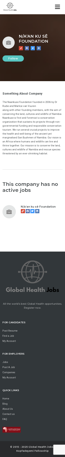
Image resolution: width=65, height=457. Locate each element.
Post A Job (8, 367)
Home (5, 398)
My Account (9, 341)
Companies (8, 372)
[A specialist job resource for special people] (16, 7)
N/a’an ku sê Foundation (38, 206)
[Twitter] (32, 211)
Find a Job (8, 336)
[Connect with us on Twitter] (33, 48)
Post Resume (10, 330)
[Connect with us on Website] (21, 48)
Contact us (8, 414)
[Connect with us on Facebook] (27, 48)
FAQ (4, 419)
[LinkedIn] (37, 211)
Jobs (5, 362)
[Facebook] (28, 211)
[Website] (23, 211)
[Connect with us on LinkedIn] (39, 48)
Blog (5, 403)
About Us (7, 409)
